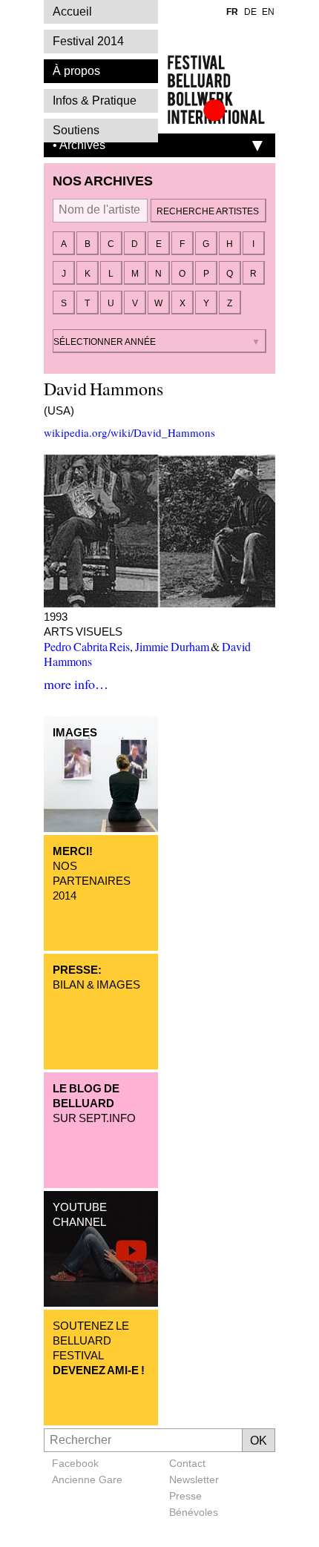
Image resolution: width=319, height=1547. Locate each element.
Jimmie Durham (172, 646)
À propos (76, 71)
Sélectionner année (104, 342)
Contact (187, 1463)
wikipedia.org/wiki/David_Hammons (129, 432)
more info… (76, 684)
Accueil (72, 11)
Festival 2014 (88, 41)
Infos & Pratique (95, 100)
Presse (185, 1496)
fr (232, 12)
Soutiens (76, 130)
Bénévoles (193, 1512)
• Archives (79, 145)
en (268, 12)
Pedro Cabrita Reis (87, 646)
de (250, 12)
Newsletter (194, 1479)
